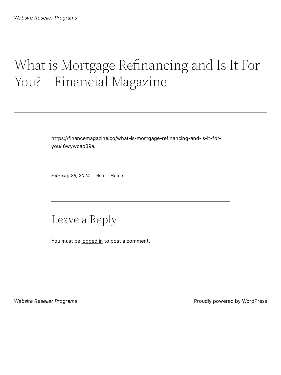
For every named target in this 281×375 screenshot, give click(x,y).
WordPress (254, 301)
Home (117, 175)
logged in (92, 241)
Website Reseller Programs (45, 18)
